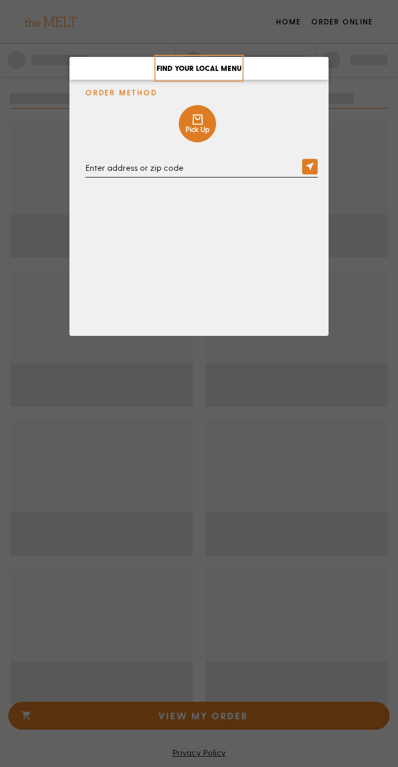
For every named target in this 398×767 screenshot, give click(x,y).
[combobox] (202, 169)
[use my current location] (310, 166)
